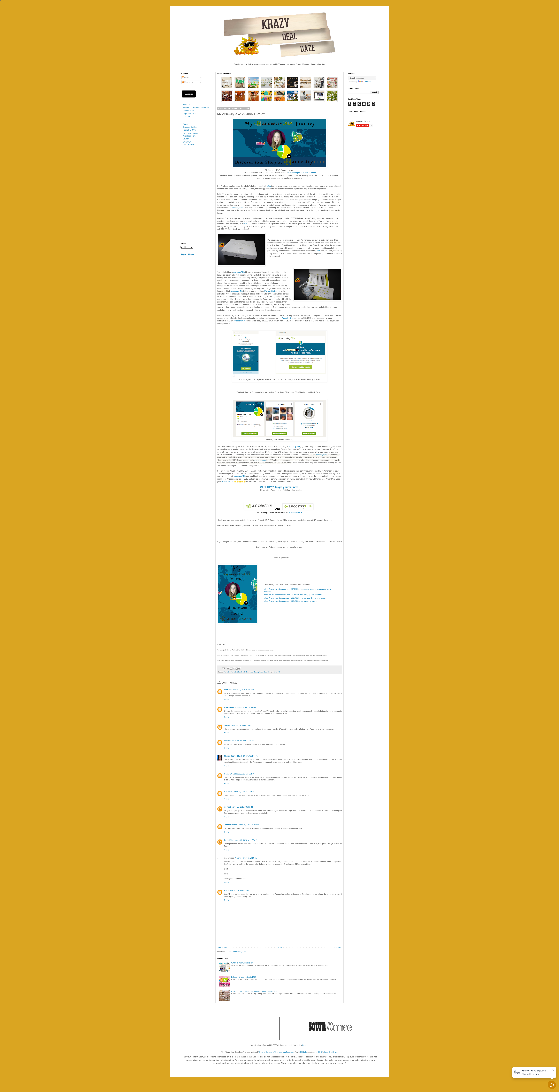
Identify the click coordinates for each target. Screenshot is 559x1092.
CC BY (320, 1052)
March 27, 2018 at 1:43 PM (239, 890)
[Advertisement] (196, 194)
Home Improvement (190, 133)
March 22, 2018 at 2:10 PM (243, 690)
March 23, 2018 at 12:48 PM (242, 741)
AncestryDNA (239, 272)
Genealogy (267, 672)
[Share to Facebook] (236, 668)
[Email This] (228, 668)
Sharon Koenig (230, 756)
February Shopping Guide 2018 (243, 977)
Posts (186, 78)
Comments (188, 82)
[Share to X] (233, 668)
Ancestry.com (237, 207)
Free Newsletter (189, 145)
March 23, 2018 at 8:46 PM (242, 807)
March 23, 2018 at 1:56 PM (247, 756)
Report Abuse (187, 254)
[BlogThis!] (231, 668)
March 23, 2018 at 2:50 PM (243, 774)
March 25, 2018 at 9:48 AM (248, 825)
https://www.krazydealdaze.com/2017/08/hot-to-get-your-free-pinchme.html (295, 598)
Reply (226, 699)
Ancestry (227, 672)
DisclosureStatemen (306, 173)
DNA (269, 186)
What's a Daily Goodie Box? (242, 963)
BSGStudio (302, 1052)
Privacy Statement (272, 291)
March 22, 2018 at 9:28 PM (241, 725)
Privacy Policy (188, 111)
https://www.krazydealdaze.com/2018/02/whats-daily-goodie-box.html (293, 595)
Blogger (305, 1045)
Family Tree (258, 672)
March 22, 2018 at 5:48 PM (245, 708)
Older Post (337, 947)
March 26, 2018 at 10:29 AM (246, 858)
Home (280, 947)
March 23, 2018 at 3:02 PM (243, 792)
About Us (186, 105)
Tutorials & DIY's (189, 130)
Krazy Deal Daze (331, 1052)
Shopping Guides (190, 127)
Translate (367, 82)
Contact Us (187, 117)
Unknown (228, 774)
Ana (226, 890)
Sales (279, 672)
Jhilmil (227, 725)
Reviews (186, 124)
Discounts (249, 672)
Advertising (293, 173)
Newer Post (222, 947)
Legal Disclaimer (189, 114)
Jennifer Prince (230, 825)
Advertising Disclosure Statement (196, 108)
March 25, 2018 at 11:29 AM (246, 840)
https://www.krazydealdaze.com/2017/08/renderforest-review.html (291, 601)
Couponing (187, 139)
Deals (243, 672)
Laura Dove (229, 708)
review (274, 672)
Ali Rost (227, 807)
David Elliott (229, 840)
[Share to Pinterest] (239, 668)
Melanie (227, 741)
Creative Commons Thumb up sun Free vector (277, 1052)
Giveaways (187, 142)
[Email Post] (223, 668)
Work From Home (190, 136)
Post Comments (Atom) (237, 952)
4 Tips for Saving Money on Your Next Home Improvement (254, 991)
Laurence (228, 690)
